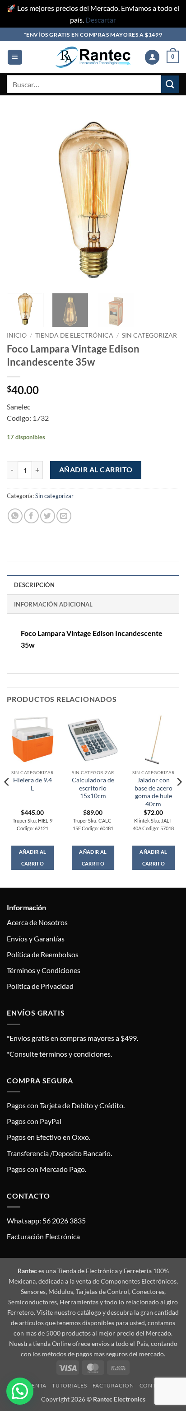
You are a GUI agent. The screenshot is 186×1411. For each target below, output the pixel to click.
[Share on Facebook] (31, 515)
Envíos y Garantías (36, 938)
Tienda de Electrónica (74, 335)
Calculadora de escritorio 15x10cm (93, 788)
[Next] (164, 200)
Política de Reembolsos (43, 954)
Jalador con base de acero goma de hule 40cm (153, 792)
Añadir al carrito (96, 470)
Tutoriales (69, 1385)
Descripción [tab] (34, 584)
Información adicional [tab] (53, 604)
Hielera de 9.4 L (32, 784)
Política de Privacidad (40, 986)
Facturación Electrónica (43, 1236)
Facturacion (113, 1385)
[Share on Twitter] (47, 515)
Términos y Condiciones (43, 970)
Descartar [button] (100, 19)
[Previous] (22, 200)
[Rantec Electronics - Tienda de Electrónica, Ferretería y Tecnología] (93, 57)
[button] (15, 57)
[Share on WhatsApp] (15, 515)
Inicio (17, 335)
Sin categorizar (149, 335)
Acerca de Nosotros (37, 922)
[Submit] (170, 84)
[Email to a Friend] (63, 515)
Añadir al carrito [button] (32, 857)
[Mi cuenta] (152, 57)
